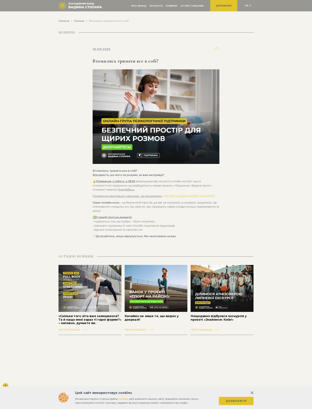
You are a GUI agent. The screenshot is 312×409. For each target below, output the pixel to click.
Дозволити (236, 401)
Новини (171, 5)
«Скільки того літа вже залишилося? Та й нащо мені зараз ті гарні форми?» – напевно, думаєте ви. (89, 319)
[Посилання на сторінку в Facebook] (5, 386)
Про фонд (138, 5)
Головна (63, 20)
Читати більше (69, 329)
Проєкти (156, 5)
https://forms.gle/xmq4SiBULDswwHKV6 (189, 196)
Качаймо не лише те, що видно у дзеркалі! (152, 317)
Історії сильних (192, 5)
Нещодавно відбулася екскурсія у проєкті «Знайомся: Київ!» (219, 317)
